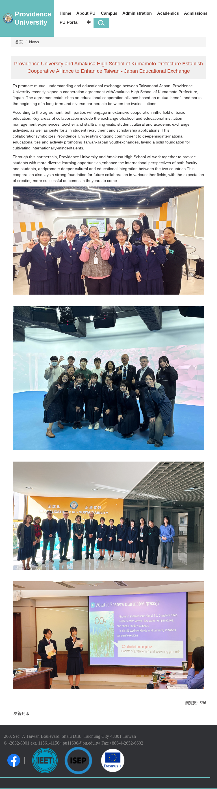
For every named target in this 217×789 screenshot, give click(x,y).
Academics (168, 13)
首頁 (19, 42)
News (34, 42)
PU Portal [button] (69, 22)
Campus (109, 13)
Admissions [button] (195, 13)
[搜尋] (101, 23)
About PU (86, 13)
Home (65, 13)
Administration (137, 13)
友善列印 (21, 713)
